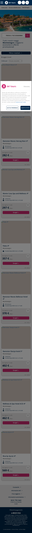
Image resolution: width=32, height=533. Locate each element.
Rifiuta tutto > (27, 86)
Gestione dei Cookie (21, 102)
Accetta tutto (25, 108)
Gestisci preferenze (12, 108)
